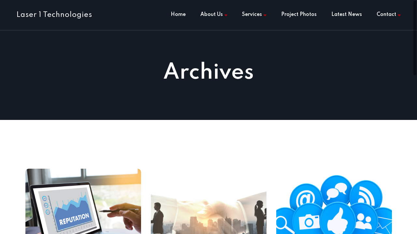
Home (178, 14)
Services (252, 14)
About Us (211, 14)
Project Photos (299, 14)
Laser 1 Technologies (54, 15)
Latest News (346, 14)
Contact (386, 14)
